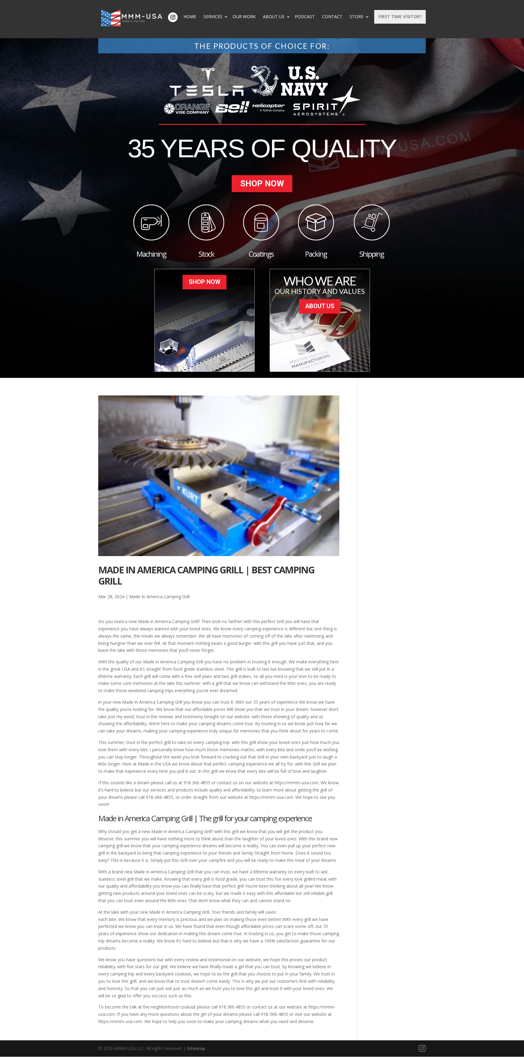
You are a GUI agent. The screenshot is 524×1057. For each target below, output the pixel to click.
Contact (332, 17)
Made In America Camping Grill (159, 596)
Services (212, 17)
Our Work (244, 17)
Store (356, 17)
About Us (273, 17)
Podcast (305, 17)
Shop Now (262, 183)
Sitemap (196, 1048)
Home (189, 17)
